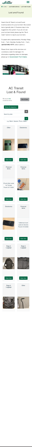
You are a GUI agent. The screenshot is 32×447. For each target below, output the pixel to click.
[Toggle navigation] (28, 2)
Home (4, 6)
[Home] (6, 2)
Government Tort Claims (18, 57)
